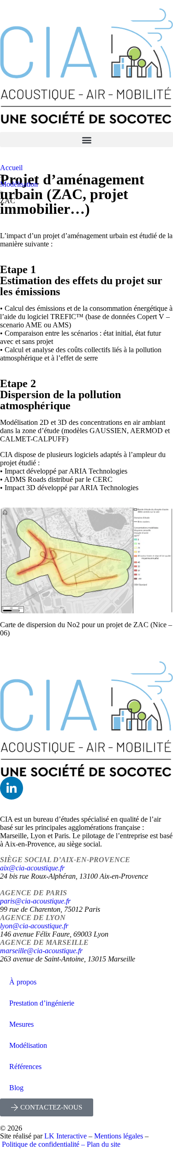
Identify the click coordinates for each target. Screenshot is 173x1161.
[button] (86, 139)
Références (25, 1066)
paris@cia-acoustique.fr (35, 901)
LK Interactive (65, 1136)
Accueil (11, 168)
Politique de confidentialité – (44, 1144)
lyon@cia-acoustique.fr (34, 926)
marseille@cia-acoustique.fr (41, 951)
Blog (16, 1088)
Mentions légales (118, 1136)
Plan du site (103, 1144)
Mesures (21, 1024)
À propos (22, 982)
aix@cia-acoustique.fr (32, 868)
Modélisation (19, 184)
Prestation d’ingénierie (41, 1003)
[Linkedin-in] (11, 788)
